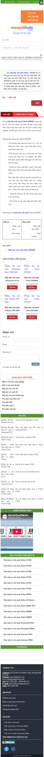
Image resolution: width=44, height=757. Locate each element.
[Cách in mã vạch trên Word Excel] (7, 474)
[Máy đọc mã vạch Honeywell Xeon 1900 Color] (12, 269)
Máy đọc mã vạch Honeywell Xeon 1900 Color (12, 279)
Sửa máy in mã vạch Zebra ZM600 (18, 617)
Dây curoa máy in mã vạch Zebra (16, 726)
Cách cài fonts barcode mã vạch (26, 420)
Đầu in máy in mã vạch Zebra (14, 730)
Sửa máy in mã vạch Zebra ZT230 (17, 560)
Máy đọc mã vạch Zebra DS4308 (22, 250)
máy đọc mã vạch (21, 213)
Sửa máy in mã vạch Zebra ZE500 (17, 594)
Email (5, 344)
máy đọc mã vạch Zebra (19, 73)
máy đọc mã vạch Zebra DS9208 (20, 121)
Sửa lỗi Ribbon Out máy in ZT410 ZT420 (29, 500)
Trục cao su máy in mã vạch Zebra (16, 733)
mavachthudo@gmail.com (19, 684)
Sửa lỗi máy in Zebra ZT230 (25, 437)
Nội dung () (7, 352)
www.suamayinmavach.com (13, 679)
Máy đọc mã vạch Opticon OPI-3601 (12, 308)
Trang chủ (7, 48)
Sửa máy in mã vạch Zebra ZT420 (17, 571)
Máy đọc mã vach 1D (10, 389)
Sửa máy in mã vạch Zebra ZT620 (17, 589)
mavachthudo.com (17, 677)
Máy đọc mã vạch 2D (10, 392)
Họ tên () (6, 337)
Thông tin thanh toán (10, 709)
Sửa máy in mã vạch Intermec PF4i (18, 634)
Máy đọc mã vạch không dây (13, 395)
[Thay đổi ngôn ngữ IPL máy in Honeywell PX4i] (7, 430)
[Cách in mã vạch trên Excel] (7, 482)
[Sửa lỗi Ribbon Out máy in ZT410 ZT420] (7, 501)
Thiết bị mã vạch (8, 698)
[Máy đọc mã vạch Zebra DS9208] (31, 269)
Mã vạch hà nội (37, 5)
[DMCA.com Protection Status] (8, 743)
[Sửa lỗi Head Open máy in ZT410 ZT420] (7, 491)
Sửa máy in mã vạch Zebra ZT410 (17, 566)
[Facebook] (13, 749)
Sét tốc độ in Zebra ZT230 (24, 464)
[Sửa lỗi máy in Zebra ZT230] (7, 438)
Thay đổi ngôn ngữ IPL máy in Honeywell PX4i (29, 428)
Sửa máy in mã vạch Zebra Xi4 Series (19, 600)
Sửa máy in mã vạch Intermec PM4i (18, 640)
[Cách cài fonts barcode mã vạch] (7, 421)
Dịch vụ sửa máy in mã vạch (13, 702)
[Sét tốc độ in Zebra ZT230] (7, 465)
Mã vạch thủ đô (37, 2)
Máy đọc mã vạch (22, 48)
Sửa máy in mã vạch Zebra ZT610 (17, 583)
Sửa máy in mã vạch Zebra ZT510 (17, 577)
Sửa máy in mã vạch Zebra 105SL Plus (19, 606)
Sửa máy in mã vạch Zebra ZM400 (18, 611)
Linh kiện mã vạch (9, 2)
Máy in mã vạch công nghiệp (13, 382)
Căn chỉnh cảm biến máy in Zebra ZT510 (29, 446)
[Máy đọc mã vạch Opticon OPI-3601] (12, 299)
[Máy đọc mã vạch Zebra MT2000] (31, 299)
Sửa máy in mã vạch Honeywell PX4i (19, 623)
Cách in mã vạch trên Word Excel (27, 472)
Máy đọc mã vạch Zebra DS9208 (31, 279)
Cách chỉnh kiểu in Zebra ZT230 (26, 454)
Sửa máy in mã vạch (24, 2)
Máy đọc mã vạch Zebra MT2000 (31, 308)
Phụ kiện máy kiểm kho (11, 399)
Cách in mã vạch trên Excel (25, 482)
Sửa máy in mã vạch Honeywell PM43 (19, 629)
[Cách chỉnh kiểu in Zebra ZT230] (7, 457)
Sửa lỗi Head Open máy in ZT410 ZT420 (29, 490)
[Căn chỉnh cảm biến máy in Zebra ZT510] (7, 447)
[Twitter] (6, 749)
